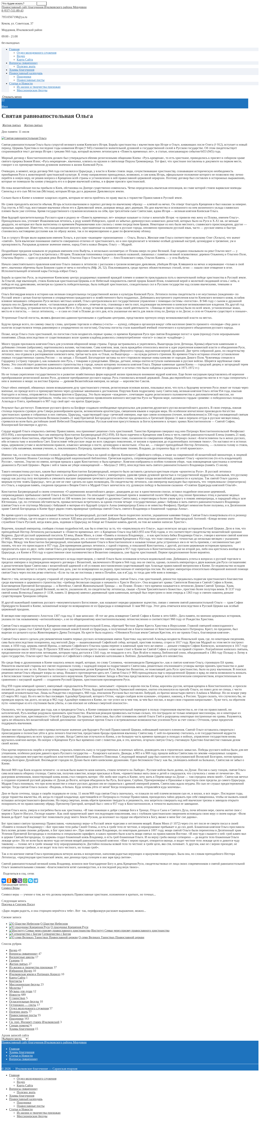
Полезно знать (26, 66)
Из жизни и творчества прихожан (39, 86)
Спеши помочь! (19, 1025)
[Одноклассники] (9, 880)
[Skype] (30, 880)
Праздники (24, 76)
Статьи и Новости (21, 83)
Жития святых (11, 125)
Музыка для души (20, 991)
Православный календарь (25, 73)
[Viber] (20, 880)
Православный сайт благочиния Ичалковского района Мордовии (44, 7)
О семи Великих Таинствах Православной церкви (111, 937)
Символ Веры (11, 888)
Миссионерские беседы (32, 90)
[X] (14, 880)
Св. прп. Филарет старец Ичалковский (34, 1022)
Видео (21, 56)
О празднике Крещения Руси (69, 927)
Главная (14, 49)
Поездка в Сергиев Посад (18, 904)
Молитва (15, 987)
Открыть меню (12, 96)
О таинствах (17, 998)
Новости (14, 994)
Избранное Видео (20, 970)
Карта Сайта (25, 59)
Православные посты (31, 80)
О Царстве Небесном (54, 923)
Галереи (14, 960)
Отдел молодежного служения (36, 52)
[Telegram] (35, 880)
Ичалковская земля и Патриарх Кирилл (34, 974)
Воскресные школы (21, 957)
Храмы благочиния (21, 69)
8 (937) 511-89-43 (12, 10)
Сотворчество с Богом (56, 934)
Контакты (15, 981)
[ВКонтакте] (4, 880)
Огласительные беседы (24, 1001)
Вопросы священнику (23, 63)
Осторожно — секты (22, 1005)
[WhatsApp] (25, 880)
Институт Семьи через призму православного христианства (130, 930)
